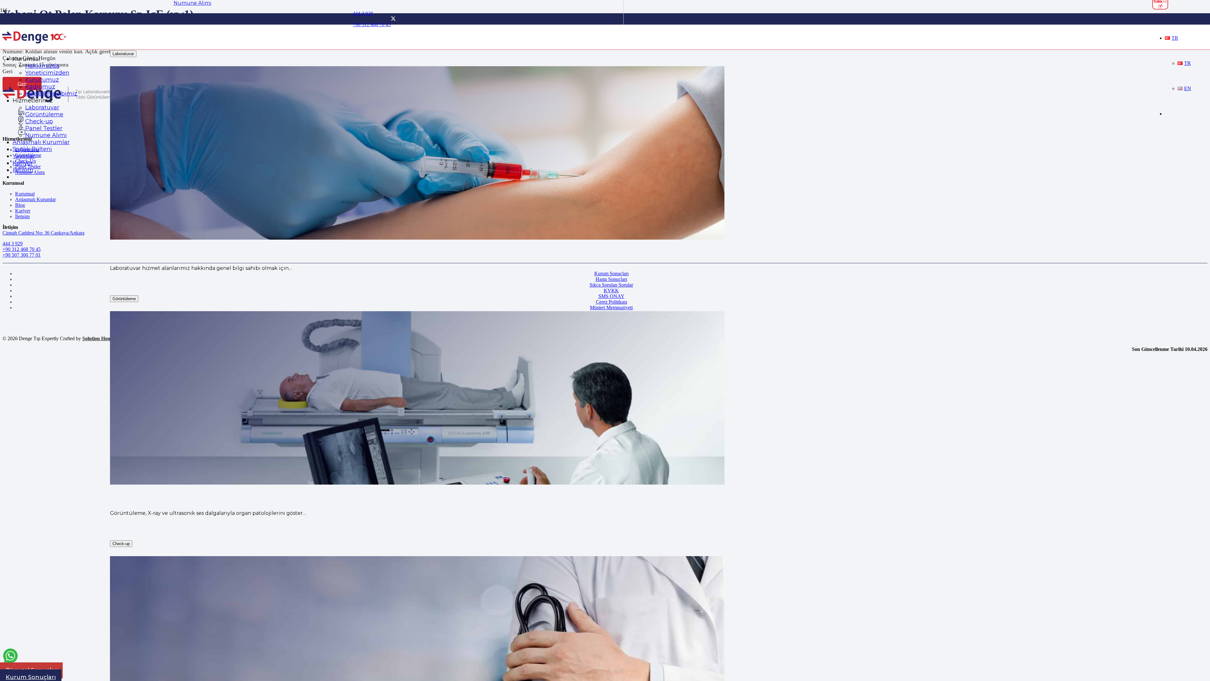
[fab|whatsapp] (10, 656)
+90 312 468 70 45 (22, 249)
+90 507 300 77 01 (22, 255)
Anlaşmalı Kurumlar (35, 199)
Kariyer (22, 210)
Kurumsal (25, 193)
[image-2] (34, 46)
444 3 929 (13, 243)
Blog (20, 205)
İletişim (22, 216)
